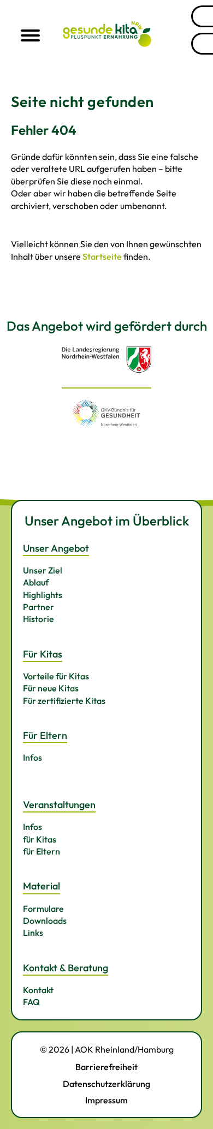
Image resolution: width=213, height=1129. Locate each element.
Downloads (45, 920)
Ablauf (36, 582)
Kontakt (38, 989)
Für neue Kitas (51, 688)
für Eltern (41, 851)
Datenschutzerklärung (106, 1083)
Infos (32, 757)
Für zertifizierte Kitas (64, 700)
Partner (38, 606)
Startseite (102, 256)
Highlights (42, 594)
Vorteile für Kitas (56, 676)
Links (33, 932)
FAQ (31, 1001)
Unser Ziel (42, 570)
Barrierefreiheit (106, 1066)
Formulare (43, 908)
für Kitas (39, 839)
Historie (38, 618)
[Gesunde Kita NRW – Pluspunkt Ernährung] (107, 35)
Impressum (106, 1100)
